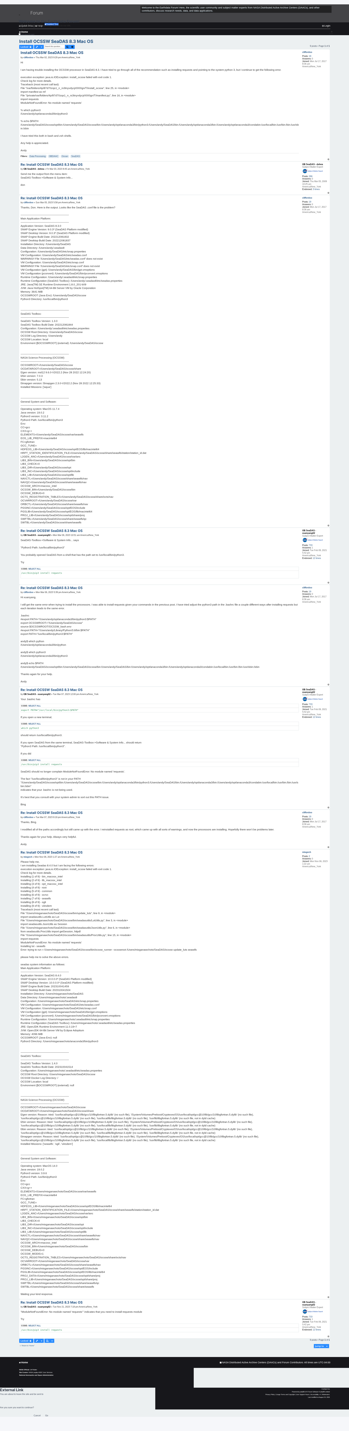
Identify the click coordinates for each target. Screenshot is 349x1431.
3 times (316, 189)
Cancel (37, 1415)
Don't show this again (27, 34)
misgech (306, 852)
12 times (317, 558)
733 (310, 545)
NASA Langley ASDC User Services (40, 1372)
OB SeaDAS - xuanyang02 (37, 535)
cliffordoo (307, 52)
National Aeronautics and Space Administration (36, 1375)
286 (310, 176)
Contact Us (326, 1389)
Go (46, 1415)
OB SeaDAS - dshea (312, 164)
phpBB (302, 1392)
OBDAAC (53, 156)
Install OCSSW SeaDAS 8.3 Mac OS (56, 41)
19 (310, 56)
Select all (34, 569)
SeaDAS (75, 156)
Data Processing (38, 156)
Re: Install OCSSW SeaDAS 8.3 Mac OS (52, 165)
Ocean (65, 156)
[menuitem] (261, 1362)
